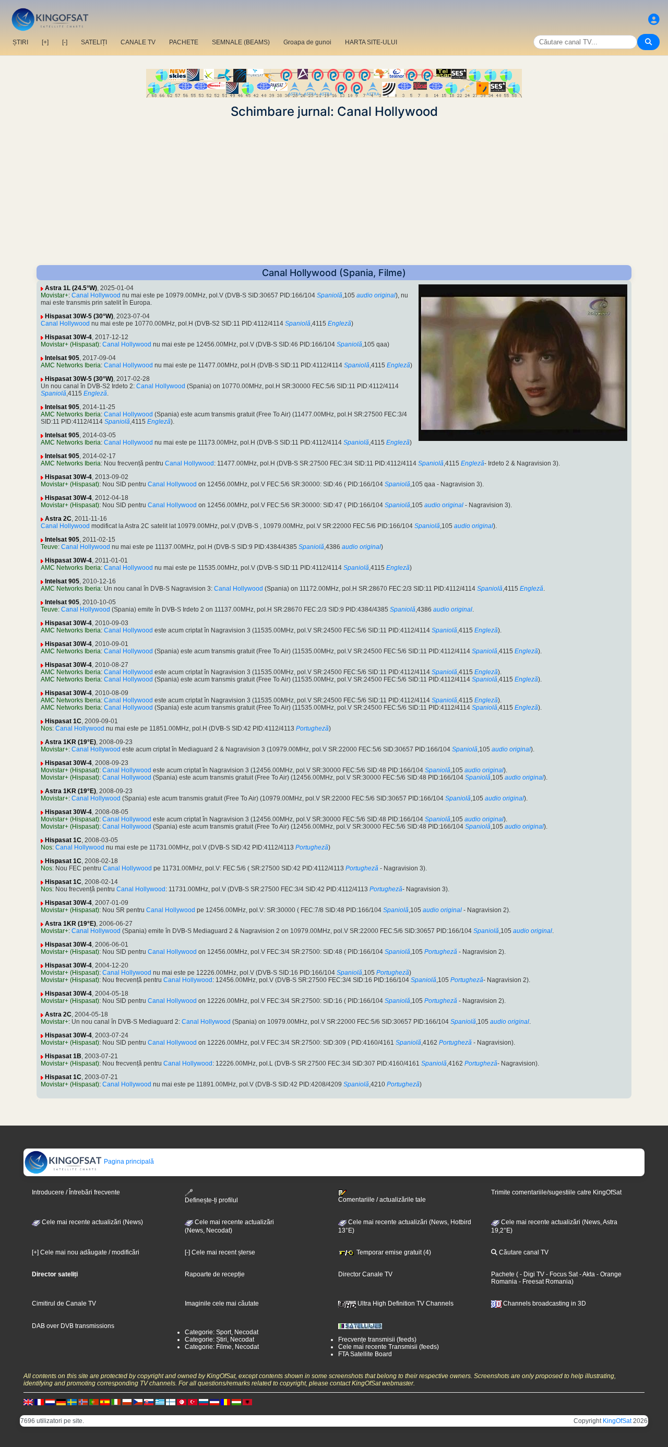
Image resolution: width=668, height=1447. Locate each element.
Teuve (49, 547)
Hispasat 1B (63, 1056)
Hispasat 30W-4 (68, 337)
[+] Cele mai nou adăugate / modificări (85, 1252)
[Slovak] (148, 1401)
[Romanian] (225, 1401)
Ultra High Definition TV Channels (405, 1303)
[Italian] (116, 1401)
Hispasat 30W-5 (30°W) (79, 316)
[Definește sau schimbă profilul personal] (654, 19)
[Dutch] (50, 1401)
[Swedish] (72, 1401)
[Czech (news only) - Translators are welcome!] (137, 1401)
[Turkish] (192, 1401)
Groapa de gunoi (307, 42)
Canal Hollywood (96, 295)
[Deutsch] (61, 1401)
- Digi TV (532, 1274)
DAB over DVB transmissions (73, 1326)
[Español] (105, 1401)
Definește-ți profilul (211, 1200)
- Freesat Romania (544, 1281)
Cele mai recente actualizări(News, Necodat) (229, 1226)
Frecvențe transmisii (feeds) (377, 1339)
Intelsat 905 (62, 358)
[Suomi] (170, 1401)
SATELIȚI (94, 42)
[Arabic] (181, 1401)
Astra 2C (58, 518)
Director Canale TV (365, 1274)
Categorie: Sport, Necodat (221, 1332)
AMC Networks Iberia (71, 365)
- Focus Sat (561, 1274)
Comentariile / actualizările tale (382, 1199)
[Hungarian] (236, 1401)
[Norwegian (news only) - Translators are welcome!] (83, 1401)
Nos (46, 728)
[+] (45, 42)
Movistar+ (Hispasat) (70, 344)
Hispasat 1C (63, 721)
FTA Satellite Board (365, 1354)
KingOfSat (617, 1421)
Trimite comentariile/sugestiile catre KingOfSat (556, 1192)
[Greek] (159, 1401)
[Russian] (203, 1401)
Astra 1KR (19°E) (70, 742)
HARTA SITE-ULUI (371, 42)
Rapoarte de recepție (215, 1274)
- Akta (586, 1274)
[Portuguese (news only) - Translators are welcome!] (94, 1401)
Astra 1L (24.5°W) (71, 288)
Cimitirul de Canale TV (64, 1303)
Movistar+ (54, 295)
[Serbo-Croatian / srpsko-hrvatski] (214, 1401)
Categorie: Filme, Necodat (222, 1346)
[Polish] (127, 1401)
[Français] (39, 1401)
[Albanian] (247, 1401)
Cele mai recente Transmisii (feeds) (388, 1346)
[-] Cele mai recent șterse (220, 1252)
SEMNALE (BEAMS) (241, 42)
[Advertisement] (334, 192)
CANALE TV (138, 42)
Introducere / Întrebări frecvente (76, 1192)
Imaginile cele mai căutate (222, 1303)
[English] (28, 1401)
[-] (64, 42)
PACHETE (183, 42)
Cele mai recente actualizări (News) (91, 1222)
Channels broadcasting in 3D (544, 1303)
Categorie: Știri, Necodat (219, 1339)
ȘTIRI (20, 42)
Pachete (503, 1274)
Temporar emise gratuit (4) (393, 1252)
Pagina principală (128, 1161)
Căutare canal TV (522, 1252)
